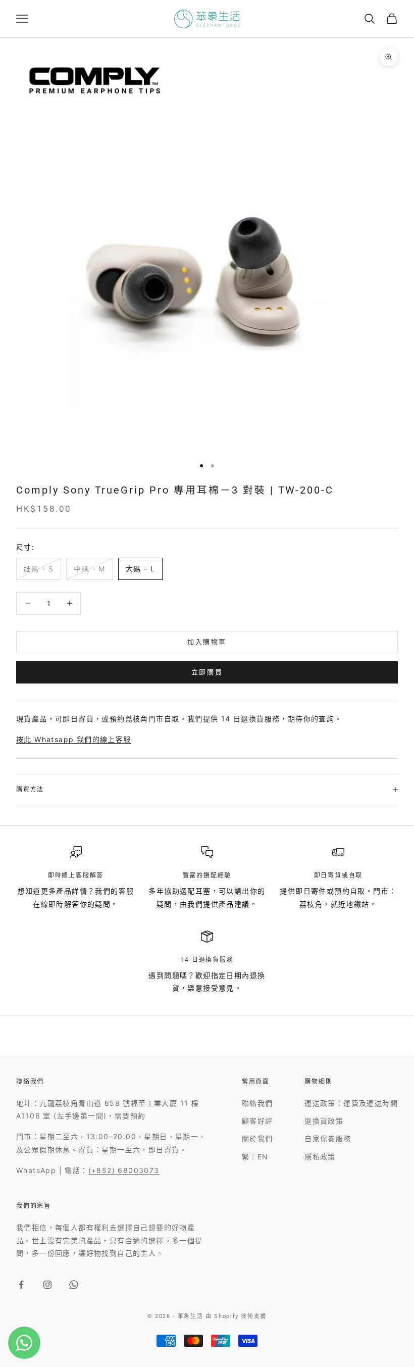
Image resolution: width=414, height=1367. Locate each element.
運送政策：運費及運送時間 (351, 1103)
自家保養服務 (327, 1138)
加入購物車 (207, 642)
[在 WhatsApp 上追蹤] (74, 1285)
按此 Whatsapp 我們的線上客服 (73, 739)
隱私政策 (320, 1156)
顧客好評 (257, 1120)
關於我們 (257, 1138)
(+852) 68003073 (124, 1170)
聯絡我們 (257, 1103)
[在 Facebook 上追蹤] (21, 1285)
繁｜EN (255, 1156)
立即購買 (207, 672)
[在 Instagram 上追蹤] (47, 1285)
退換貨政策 (323, 1120)
